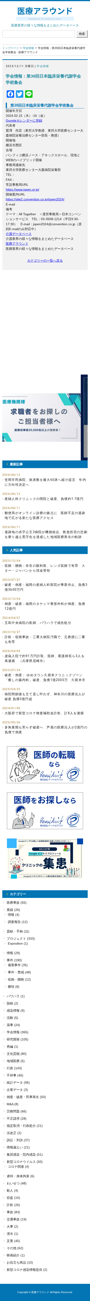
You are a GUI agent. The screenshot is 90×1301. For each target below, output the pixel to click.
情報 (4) (13, 914)
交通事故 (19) (17, 1219)
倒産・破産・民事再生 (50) (26, 1097)
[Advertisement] (45, 322)
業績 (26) (13, 910)
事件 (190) (14, 960)
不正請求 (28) (17, 1118)
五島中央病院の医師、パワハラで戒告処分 (38, 623)
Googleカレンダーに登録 (24, 120)
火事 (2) (12, 1226)
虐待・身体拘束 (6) (20, 1176)
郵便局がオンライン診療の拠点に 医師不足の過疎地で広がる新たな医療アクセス (45, 515)
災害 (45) (13, 1241)
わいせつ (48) (17, 1183)
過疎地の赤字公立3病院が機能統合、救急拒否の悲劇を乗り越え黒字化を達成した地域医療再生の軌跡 (46, 534)
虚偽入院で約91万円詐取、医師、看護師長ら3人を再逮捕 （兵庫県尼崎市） (45, 658)
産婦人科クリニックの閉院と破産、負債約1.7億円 (44, 499)
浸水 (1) (12, 1234)
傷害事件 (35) (18, 965)
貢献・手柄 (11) (18, 931)
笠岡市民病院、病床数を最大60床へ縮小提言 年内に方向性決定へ (45, 482)
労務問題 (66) (17, 1111)
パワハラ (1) (16, 996)
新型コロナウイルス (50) (25, 1162)
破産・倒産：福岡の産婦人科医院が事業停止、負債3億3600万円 (46, 587)
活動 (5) (12, 1018)
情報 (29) (13, 953)
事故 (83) (13, 1212)
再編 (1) (12, 1046)
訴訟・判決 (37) (18, 1140)
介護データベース (19, 234)
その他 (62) (15, 1248)
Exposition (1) (18, 943)
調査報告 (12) (18, 922)
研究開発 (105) (17, 1039)
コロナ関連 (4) (18, 1166)
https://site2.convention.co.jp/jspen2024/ (35, 199)
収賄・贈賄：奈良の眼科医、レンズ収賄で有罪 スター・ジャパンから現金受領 (45, 568)
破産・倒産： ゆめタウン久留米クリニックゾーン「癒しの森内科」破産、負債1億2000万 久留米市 (45, 677)
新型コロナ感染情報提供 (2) (27, 1270)
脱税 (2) (12, 1003)
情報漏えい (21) (18, 1147)
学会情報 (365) (17, 1032)
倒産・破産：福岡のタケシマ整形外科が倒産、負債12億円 (45, 606)
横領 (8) (13, 986)
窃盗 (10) (13, 1198)
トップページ (10, 48)
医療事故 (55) (17, 902)
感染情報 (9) (16, 1010)
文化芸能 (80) (17, 1054)
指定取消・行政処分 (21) (25, 1126)
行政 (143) (14, 1068)
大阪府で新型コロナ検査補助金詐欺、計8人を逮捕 (44, 713)
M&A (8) (12, 1104)
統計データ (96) (18, 1082)
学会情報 (28, 48)
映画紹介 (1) (16, 1255)
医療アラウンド (17, 243)
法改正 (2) (14, 1133)
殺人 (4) (12, 1190)
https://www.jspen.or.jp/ (22, 189)
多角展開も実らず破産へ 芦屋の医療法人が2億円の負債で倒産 (46, 729)
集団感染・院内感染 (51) (25, 1154)
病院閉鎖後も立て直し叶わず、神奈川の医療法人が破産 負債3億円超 (45, 696)
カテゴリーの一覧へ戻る (45, 260)
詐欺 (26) (13, 1205)
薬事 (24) (13, 1025)
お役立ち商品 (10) (20, 1262)
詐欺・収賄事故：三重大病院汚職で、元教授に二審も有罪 (45, 639)
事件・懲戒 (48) (19, 972)
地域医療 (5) (16, 1061)
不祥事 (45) (15, 1075)
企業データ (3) (17, 1090)
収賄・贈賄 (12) (19, 979)
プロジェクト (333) (21, 938)
